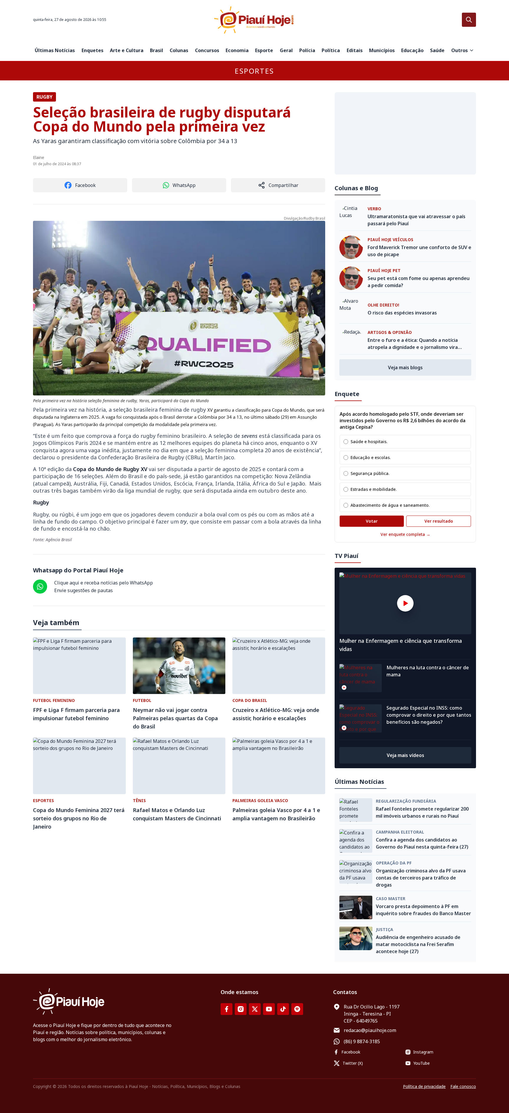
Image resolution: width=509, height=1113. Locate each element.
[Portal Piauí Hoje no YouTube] (269, 1009)
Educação (412, 50)
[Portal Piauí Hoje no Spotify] (297, 1009)
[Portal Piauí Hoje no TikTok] (283, 1009)
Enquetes (92, 50)
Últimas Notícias (55, 50)
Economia (237, 50)
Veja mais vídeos (405, 755)
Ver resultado (438, 521)
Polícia (307, 50)
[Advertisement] (405, 133)
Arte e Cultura (126, 50)
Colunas (179, 50)
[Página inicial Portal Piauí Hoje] (254, 20)
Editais (355, 50)
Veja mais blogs (405, 367)
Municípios (382, 50)
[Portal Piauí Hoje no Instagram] (241, 1009)
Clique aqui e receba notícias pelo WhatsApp (103, 582)
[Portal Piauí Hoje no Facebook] (226, 1009)
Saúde (437, 50)
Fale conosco (463, 1086)
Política (331, 50)
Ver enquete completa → (405, 534)
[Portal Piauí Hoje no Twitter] (255, 1009)
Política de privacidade (424, 1086)
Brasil (156, 50)
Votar (372, 521)
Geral (286, 50)
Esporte (264, 50)
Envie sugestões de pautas (83, 590)
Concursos (207, 50)
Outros (459, 50)
